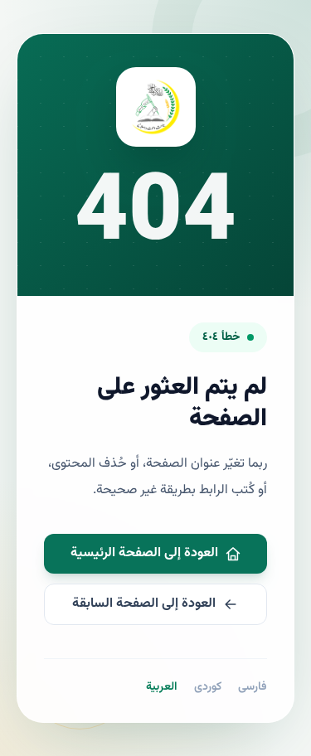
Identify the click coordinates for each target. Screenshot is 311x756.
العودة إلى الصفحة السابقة (144, 604)
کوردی (207, 687)
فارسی (252, 687)
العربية (161, 687)
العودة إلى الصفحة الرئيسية (144, 553)
